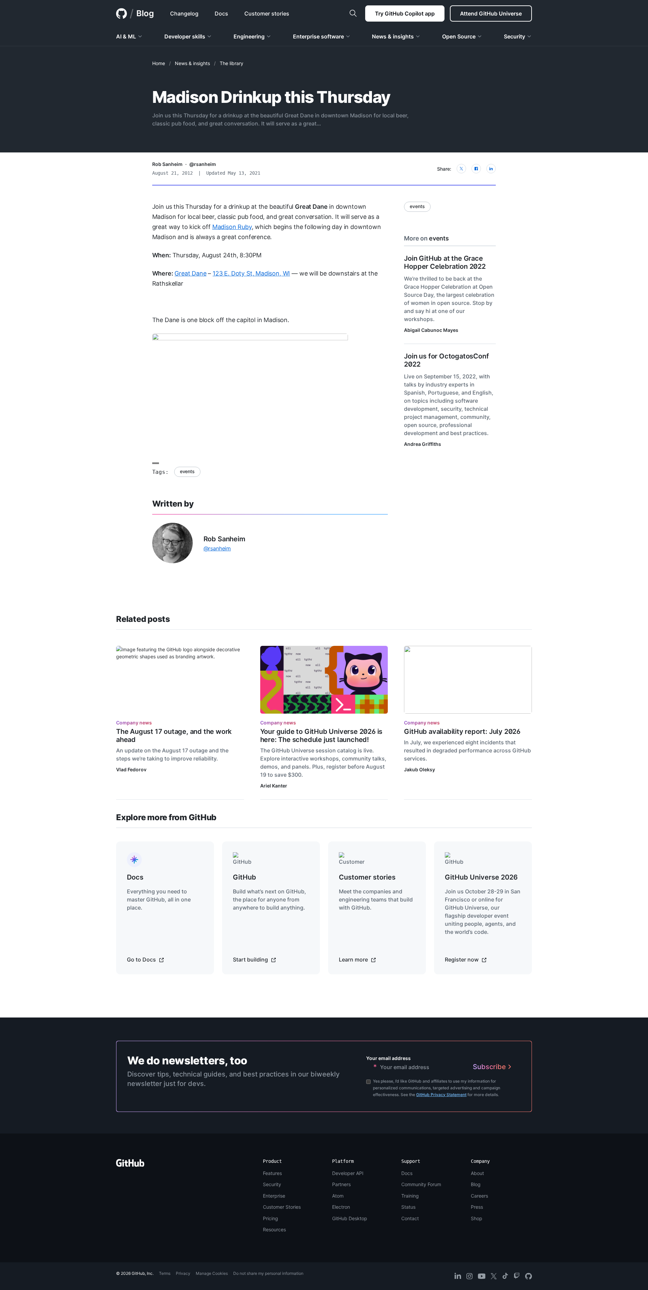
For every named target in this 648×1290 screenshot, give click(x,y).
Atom (338, 1196)
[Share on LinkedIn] (491, 168)
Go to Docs (142, 959)
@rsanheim (202, 164)
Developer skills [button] (184, 36)
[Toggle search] (353, 13)
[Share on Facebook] (476, 168)
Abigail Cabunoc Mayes (431, 330)
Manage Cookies (212, 1273)
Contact (410, 1218)
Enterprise (274, 1196)
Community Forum (421, 1184)
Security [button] (514, 36)
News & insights (192, 63)
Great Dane (190, 273)
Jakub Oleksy (419, 769)
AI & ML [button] (126, 36)
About (477, 1173)
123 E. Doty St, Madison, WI (251, 273)
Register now (462, 959)
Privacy (183, 1273)
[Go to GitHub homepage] (130, 1165)
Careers (479, 1196)
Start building (251, 959)
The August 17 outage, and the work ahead (174, 735)
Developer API (347, 1173)
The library (231, 63)
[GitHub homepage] (121, 13)
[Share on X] (461, 168)
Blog (145, 13)
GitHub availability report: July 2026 (462, 731)
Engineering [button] (249, 36)
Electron (341, 1207)
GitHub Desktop (349, 1218)
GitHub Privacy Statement (441, 1094)
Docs (406, 1173)
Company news (134, 722)
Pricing (270, 1218)
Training (410, 1196)
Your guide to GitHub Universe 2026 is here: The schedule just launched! (321, 735)
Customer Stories (282, 1207)
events (187, 471)
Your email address (388, 1058)
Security (272, 1184)
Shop (476, 1218)
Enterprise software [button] (318, 36)
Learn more (354, 959)
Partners (341, 1184)
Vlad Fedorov (131, 769)
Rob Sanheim (167, 164)
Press (477, 1207)
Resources (274, 1229)
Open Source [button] (459, 36)
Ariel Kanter (273, 786)
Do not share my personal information (268, 1273)
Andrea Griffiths (422, 444)
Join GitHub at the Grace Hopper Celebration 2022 (444, 262)
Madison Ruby (232, 226)
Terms (164, 1273)
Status (408, 1207)
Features (272, 1173)
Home (158, 63)
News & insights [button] (393, 36)
